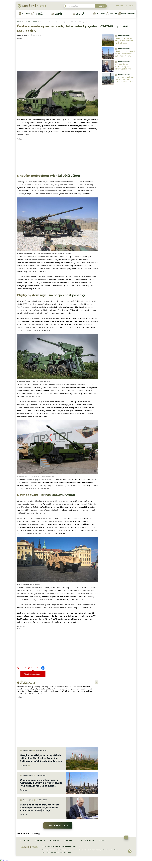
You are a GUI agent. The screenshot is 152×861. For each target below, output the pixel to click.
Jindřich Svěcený (23, 35)
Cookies (69, 840)
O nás (102, 840)
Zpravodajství (128, 14)
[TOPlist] (4, 860)
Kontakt (25, 840)
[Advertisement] (57, 54)
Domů (19, 22)
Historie (26, 14)
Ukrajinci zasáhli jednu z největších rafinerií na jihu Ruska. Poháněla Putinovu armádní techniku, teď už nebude (125, 44)
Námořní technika (59, 14)
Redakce (40, 840)
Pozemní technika (80, 14)
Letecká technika (39, 14)
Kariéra (55, 840)
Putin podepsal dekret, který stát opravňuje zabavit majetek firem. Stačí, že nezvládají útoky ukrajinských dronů (124, 70)
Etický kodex (86, 840)
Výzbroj (113, 14)
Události (100, 14)
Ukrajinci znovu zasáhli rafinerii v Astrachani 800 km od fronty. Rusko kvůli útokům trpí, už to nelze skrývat (125, 57)
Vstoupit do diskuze (34, 674)
